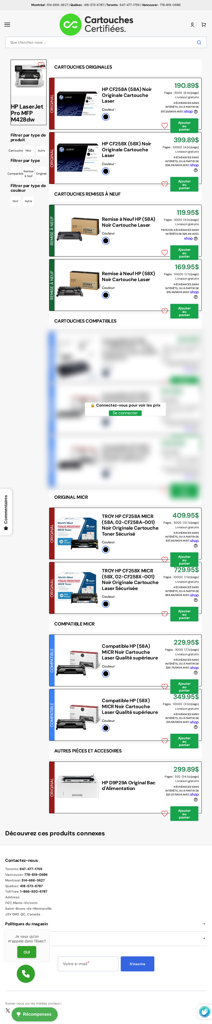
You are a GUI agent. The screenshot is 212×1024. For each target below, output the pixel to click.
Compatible (16, 173)
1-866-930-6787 (33, 891)
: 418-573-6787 (87, 5)
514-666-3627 (33, 880)
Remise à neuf (28, 173)
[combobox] (106, 42)
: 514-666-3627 (49, 5)
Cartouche (16, 150)
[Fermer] (49, 929)
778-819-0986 (36, 874)
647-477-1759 (31, 869)
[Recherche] (200, 42)
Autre (41, 150)
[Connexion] (192, 24)
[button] (7, 24)
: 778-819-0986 (161, 5)
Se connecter (125, 413)
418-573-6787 (31, 886)
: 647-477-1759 (123, 5)
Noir (15, 201)
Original (41, 173)
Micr (28, 150)
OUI (27, 952)
